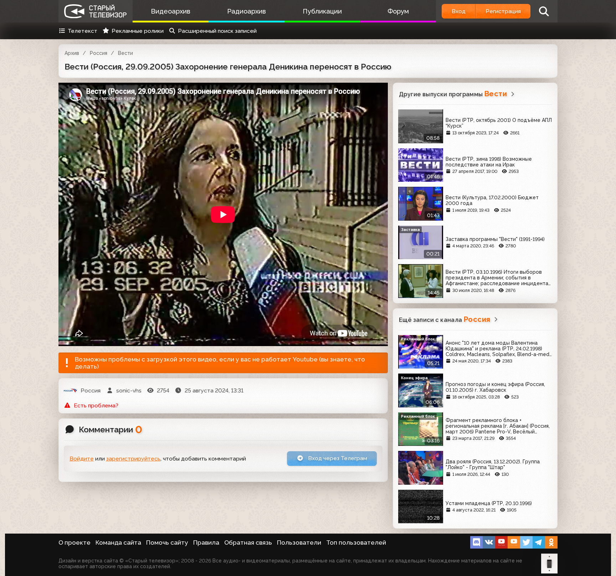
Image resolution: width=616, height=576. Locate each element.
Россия (98, 53)
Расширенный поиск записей (217, 30)
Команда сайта (118, 542)
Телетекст (82, 30)
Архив (72, 53)
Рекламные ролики (138, 30)
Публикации (322, 11)
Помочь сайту (167, 542)
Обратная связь (248, 542)
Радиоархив (246, 11)
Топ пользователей (356, 542)
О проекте (74, 542)
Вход (459, 11)
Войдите (82, 458)
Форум (398, 11)
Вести (125, 53)
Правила (206, 542)
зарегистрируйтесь (133, 458)
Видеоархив (170, 11)
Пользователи (299, 542)
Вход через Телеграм (337, 458)
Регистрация (503, 11)
